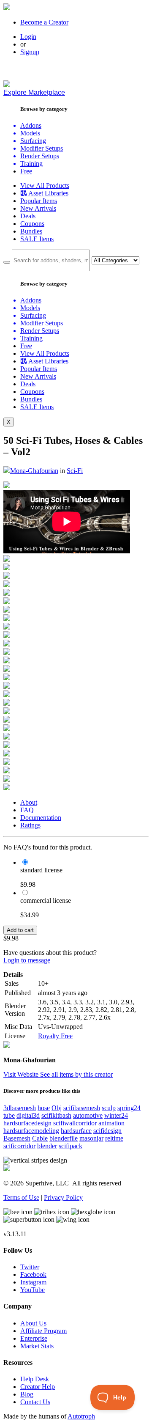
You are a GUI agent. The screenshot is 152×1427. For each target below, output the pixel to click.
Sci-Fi (75, 470)
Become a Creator (44, 22)
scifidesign (107, 1130)
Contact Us (35, 1401)
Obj (57, 1107)
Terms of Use (21, 1197)
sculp (109, 1107)
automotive (88, 1115)
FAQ (27, 810)
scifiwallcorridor (75, 1123)
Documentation (40, 817)
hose (44, 1107)
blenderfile (63, 1138)
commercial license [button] (45, 900)
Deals (27, 216)
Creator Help (37, 1386)
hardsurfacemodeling (31, 1130)
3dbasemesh (19, 1107)
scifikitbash (56, 1115)
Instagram (33, 1282)
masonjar (91, 1138)
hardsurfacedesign (27, 1123)
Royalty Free (55, 1035)
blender (47, 1145)
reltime (114, 1138)
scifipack (70, 1145)
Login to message (26, 960)
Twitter (29, 1266)
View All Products (44, 185)
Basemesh (16, 1138)
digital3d (28, 1115)
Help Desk (34, 1379)
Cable (40, 1138)
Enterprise (33, 1338)
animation (111, 1123)
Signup (29, 51)
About (28, 802)
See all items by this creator (76, 1074)
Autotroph (81, 1416)
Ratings (30, 825)
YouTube (32, 1289)
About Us (33, 1323)
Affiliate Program (43, 1330)
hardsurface (76, 1130)
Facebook (33, 1274)
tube (9, 1115)
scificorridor (19, 1145)
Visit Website (21, 1074)
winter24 (116, 1115)
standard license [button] (41, 870)
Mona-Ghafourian (34, 470)
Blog (26, 1394)
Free (26, 171)
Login (28, 36)
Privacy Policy (63, 1197)
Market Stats (37, 1346)
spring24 (129, 1107)
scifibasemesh (81, 1107)
